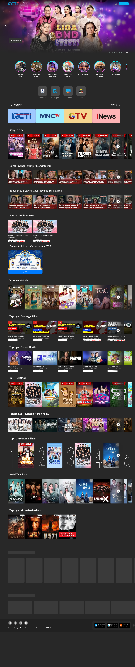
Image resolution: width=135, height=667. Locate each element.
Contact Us (40, 627)
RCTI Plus (49, 627)
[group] (100, 624)
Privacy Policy (13, 627)
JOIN (25, 272)
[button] (124, 3)
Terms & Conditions (27, 627)
